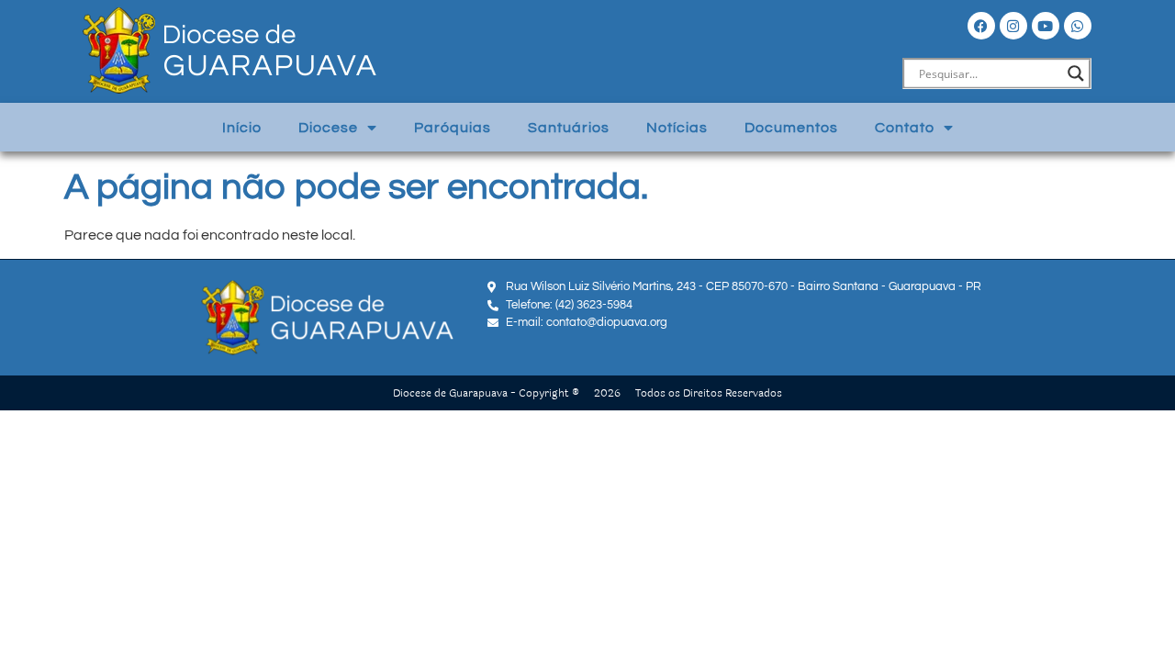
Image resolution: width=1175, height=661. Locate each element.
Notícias (677, 127)
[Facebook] (981, 25)
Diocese (328, 127)
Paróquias (452, 127)
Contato (904, 127)
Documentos (791, 127)
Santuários (569, 127)
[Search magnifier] (1076, 73)
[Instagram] (1013, 25)
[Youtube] (1045, 25)
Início (242, 127)
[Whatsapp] (1077, 25)
